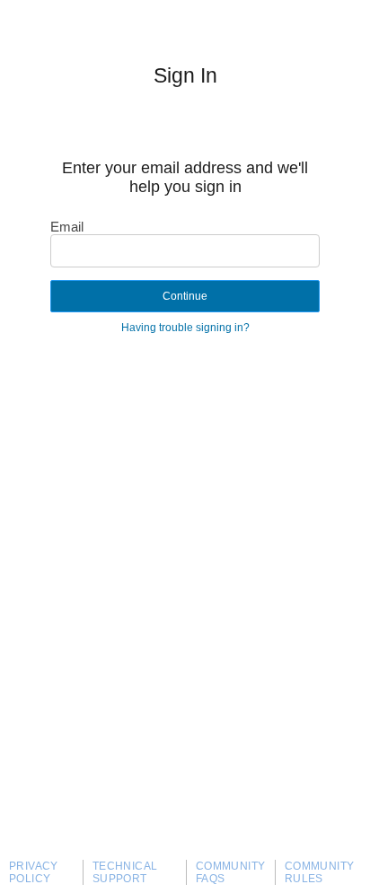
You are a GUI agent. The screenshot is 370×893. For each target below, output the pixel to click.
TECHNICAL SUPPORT (125, 872)
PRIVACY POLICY (33, 872)
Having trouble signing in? (185, 327)
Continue (185, 296)
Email (67, 226)
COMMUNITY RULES (320, 872)
